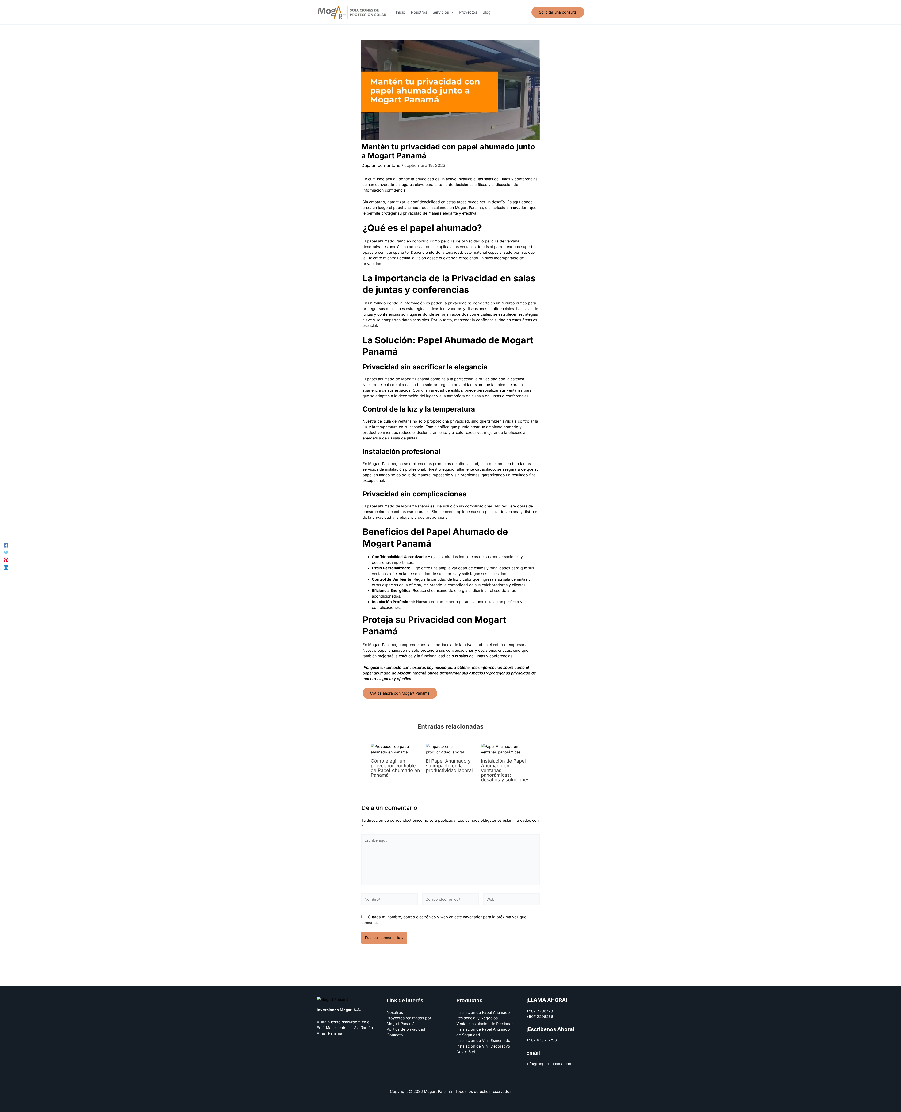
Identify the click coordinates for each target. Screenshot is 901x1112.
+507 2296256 (539, 1016)
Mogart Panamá (469, 207)
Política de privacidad (406, 1029)
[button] (443, 12)
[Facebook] (6, 545)
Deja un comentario (381, 165)
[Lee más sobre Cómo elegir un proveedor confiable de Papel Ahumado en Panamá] (395, 748)
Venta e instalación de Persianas (484, 1023)
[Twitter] (6, 552)
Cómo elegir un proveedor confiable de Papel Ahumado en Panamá (395, 768)
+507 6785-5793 (541, 1040)
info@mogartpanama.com (549, 1063)
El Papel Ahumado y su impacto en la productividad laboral (449, 765)
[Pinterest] (6, 559)
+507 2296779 (539, 1011)
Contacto (395, 1035)
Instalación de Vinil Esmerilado (483, 1040)
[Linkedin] (6, 567)
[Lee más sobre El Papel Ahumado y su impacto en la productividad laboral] (450, 748)
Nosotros (395, 1012)
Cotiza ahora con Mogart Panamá (400, 693)
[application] (451, 12)
